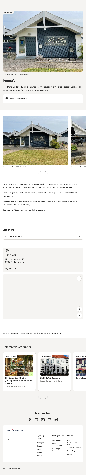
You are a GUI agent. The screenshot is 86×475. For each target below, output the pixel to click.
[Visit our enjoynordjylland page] (30, 420)
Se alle (39, 455)
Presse (70, 454)
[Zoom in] (79, 309)
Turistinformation (74, 448)
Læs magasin (57, 440)
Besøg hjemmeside (17, 98)
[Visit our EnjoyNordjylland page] (43, 420)
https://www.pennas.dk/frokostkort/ (29, 210)
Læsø (39, 449)
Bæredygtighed (73, 451)
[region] (43, 296)
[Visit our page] (36, 420)
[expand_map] (79, 278)
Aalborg (40, 452)
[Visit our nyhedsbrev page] (50, 420)
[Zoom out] (79, 315)
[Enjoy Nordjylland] (14, 430)
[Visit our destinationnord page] (56, 420)
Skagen (40, 446)
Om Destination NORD (72, 442)
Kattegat (40, 443)
